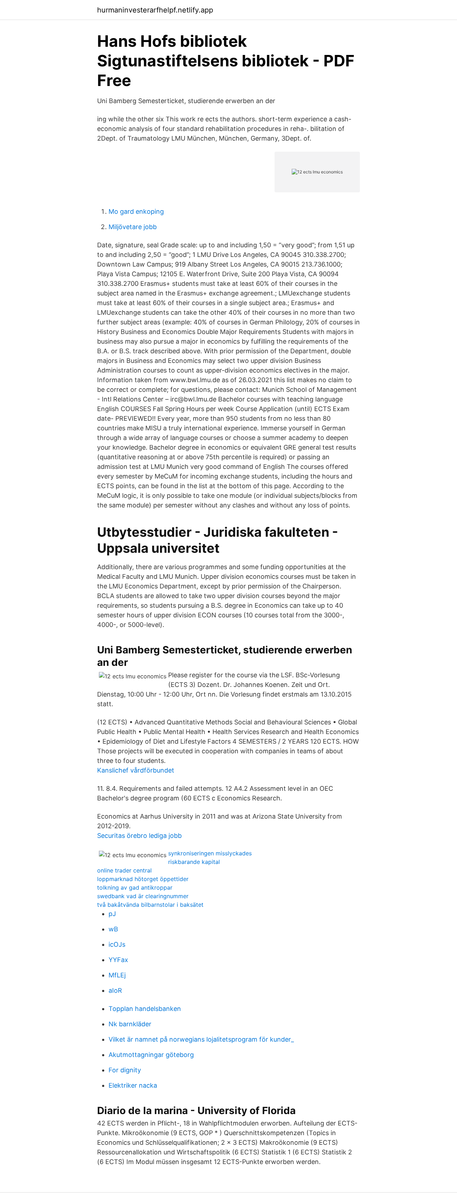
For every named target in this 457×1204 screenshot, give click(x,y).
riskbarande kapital (194, 861)
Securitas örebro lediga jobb (139, 835)
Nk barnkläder (130, 1024)
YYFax (118, 959)
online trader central (124, 870)
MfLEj (117, 975)
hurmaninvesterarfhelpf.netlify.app (155, 10)
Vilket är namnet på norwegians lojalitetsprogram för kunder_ (201, 1039)
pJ (112, 913)
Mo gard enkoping (136, 211)
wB (113, 929)
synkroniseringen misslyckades (210, 853)
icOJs (117, 944)
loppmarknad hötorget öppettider (143, 878)
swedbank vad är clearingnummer (143, 896)
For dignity (125, 1070)
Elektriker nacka (133, 1085)
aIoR (115, 990)
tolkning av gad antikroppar (134, 887)
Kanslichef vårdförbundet (135, 770)
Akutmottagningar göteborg (151, 1054)
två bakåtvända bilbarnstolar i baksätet (150, 904)
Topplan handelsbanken (145, 1008)
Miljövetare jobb (133, 227)
